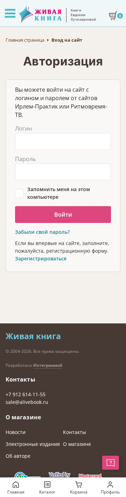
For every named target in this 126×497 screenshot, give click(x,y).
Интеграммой (47, 365)
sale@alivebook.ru (27, 402)
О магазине (77, 444)
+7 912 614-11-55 (26, 394)
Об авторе (18, 456)
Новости (16, 432)
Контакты (74, 432)
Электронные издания (33, 444)
